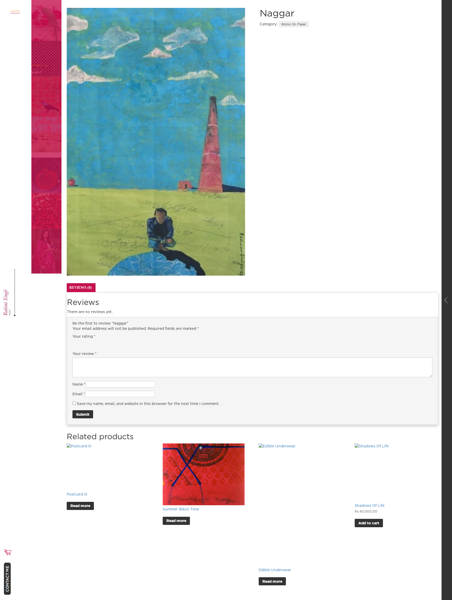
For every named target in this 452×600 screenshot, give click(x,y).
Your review (84, 353)
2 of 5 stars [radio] (83, 343)
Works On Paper (293, 24)
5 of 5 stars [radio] (105, 343)
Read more (80, 505)
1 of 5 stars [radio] (75, 343)
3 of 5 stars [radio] (90, 343)
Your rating (83, 336)
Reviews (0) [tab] (80, 288)
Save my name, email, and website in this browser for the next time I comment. (148, 403)
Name (79, 384)
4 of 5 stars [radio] (97, 343)
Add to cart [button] (368, 523)
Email (78, 394)
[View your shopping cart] (8, 552)
